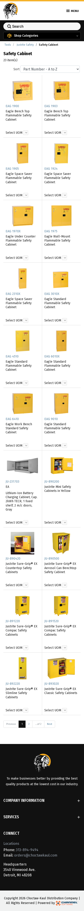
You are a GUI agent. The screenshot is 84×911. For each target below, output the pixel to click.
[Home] (10, 10)
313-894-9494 (27, 850)
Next (49, 724)
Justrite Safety (25, 44)
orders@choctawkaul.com (35, 855)
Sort (16, 69)
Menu (74, 11)
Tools (7, 44)
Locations (11, 843)
